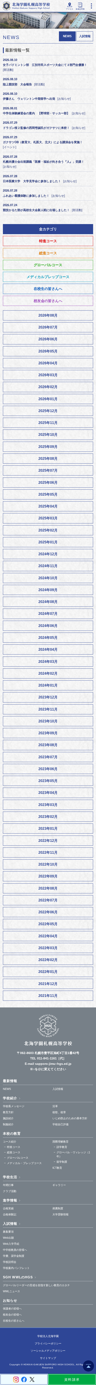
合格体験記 (9, 1214)
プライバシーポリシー (48, 1343)
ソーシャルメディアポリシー (48, 1350)
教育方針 (8, 1112)
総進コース (48, 253)
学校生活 (10, 1177)
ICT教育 (57, 1167)
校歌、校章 (59, 1112)
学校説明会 (9, 1262)
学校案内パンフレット (16, 1268)
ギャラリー (59, 1185)
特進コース (48, 241)
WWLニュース (11, 1291)
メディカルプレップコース (48, 277)
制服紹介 (8, 1124)
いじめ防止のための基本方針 (69, 1118)
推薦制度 (57, 1208)
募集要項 (8, 1231)
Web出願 (8, 1237)
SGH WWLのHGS (18, 1277)
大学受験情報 (60, 1214)
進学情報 (10, 1200)
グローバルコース (48, 265)
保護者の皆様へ (12, 1308)
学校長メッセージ (13, 1106)
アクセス (69, 9)
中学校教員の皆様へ (15, 1249)
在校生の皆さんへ (48, 289)
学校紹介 (10, 1098)
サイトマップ (48, 1358)
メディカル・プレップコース (24, 1163)
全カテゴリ (48, 229)
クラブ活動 (9, 1191)
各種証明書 (80, 9)
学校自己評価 (60, 1124)
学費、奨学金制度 (13, 1256)
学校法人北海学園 (48, 1336)
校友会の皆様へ (12, 1314)
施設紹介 (8, 1118)
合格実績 (8, 1208)
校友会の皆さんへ (48, 301)
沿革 (55, 1106)
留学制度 (61, 1161)
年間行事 (8, 1185)
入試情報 (85, 36)
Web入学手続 (11, 1243)
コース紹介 (9, 1141)
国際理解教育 (60, 1141)
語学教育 (61, 1147)
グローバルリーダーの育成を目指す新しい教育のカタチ (36, 1285)
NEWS (7, 1089)
